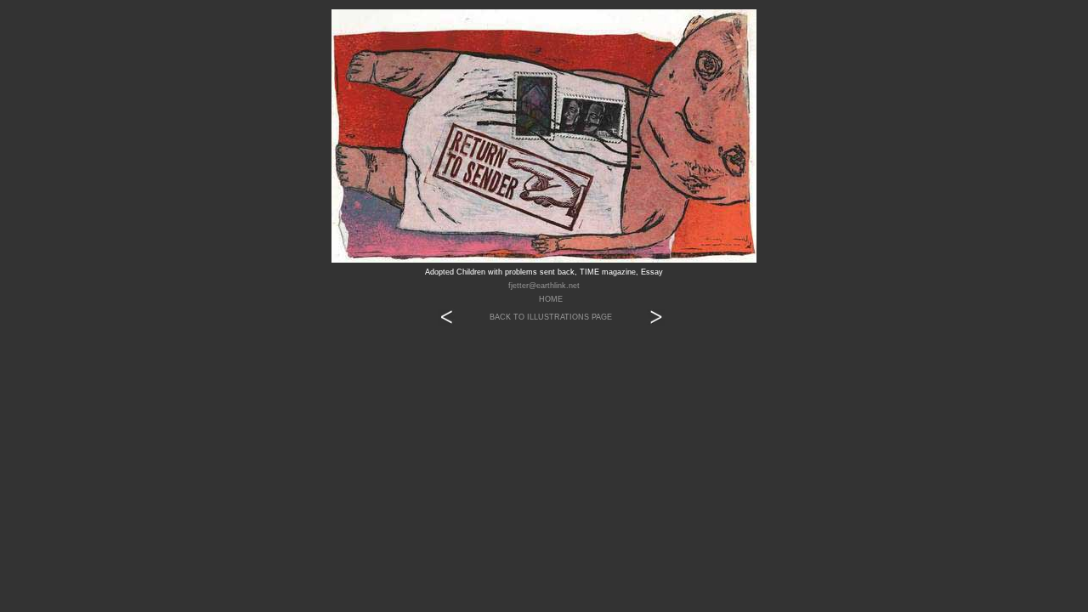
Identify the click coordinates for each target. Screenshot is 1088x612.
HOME (551, 299)
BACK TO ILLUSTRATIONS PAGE (551, 317)
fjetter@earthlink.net (544, 285)
